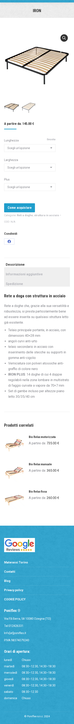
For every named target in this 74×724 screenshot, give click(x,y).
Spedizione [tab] (14, 284)
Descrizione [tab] (15, 265)
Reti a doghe (25, 215)
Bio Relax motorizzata (42, 437)
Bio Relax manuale (40, 464)
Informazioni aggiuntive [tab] (24, 274)
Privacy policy (13, 590)
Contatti (9, 571)
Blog (7, 581)
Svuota (51, 139)
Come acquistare (20, 208)
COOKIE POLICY (14, 599)
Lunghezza (11, 140)
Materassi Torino (16, 562)
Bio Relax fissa (38, 491)
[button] (64, 38)
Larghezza (11, 160)
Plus (7, 179)
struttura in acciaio (46, 215)
